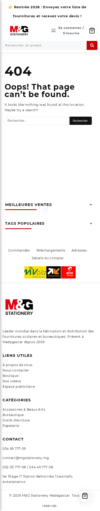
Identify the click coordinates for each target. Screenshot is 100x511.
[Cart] (92, 31)
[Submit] (92, 45)
